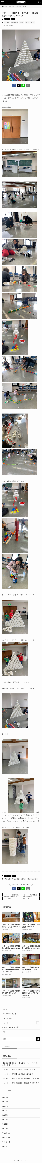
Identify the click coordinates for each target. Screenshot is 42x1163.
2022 (6, 1115)
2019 (12, 19)
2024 (6, 1124)
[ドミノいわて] (21, 2)
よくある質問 (7, 1018)
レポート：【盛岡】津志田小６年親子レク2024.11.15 (20, 1078)
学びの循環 (14, 22)
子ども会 (6, 22)
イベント (7, 1137)
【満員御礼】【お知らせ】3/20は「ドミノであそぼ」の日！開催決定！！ (20, 1064)
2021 (6, 1111)
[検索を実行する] (38, 1039)
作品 (3, 1032)
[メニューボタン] (2, 2)
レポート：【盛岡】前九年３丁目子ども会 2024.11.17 (20, 1070)
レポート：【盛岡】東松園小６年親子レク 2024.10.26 (20, 1083)
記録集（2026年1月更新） (11, 1027)
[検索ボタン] (39, 2)
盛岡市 (22, 22)
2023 (6, 1120)
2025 (6, 1128)
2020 (6, 1106)
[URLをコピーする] (28, 85)
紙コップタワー (30, 22)
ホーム (4, 1009)
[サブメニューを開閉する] (37, 1022)
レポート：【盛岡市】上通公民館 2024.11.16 (17, 1074)
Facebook (6, 1046)
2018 (6, 1097)
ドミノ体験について (9, 1014)
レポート (6, 19)
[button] (14, 85)
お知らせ (7, 1133)
